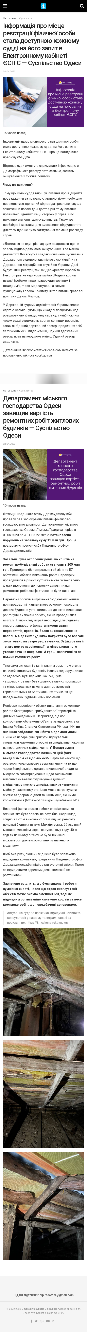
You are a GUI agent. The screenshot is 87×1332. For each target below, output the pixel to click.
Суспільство (26, 18)
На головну (9, 18)
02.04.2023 (9, 71)
